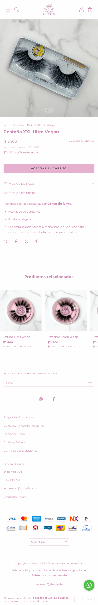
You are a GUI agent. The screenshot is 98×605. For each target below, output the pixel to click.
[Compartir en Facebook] (16, 241)
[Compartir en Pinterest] (37, 241)
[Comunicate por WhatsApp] (89, 585)
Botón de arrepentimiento (49, 575)
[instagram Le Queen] (41, 399)
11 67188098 (12, 480)
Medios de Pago (14, 434)
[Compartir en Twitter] (26, 241)
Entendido (84, 599)
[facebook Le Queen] (53, 399)
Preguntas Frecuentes (19, 417)
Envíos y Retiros (14, 442)
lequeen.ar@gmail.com (20, 488)
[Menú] (7, 10)
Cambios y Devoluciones (20, 450)
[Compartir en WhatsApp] (5, 241)
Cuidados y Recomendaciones (24, 425)
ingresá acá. (78, 570)
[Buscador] (16, 10)
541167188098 (13, 471)
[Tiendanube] (49, 585)
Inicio (7, 125)
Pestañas (18, 125)
